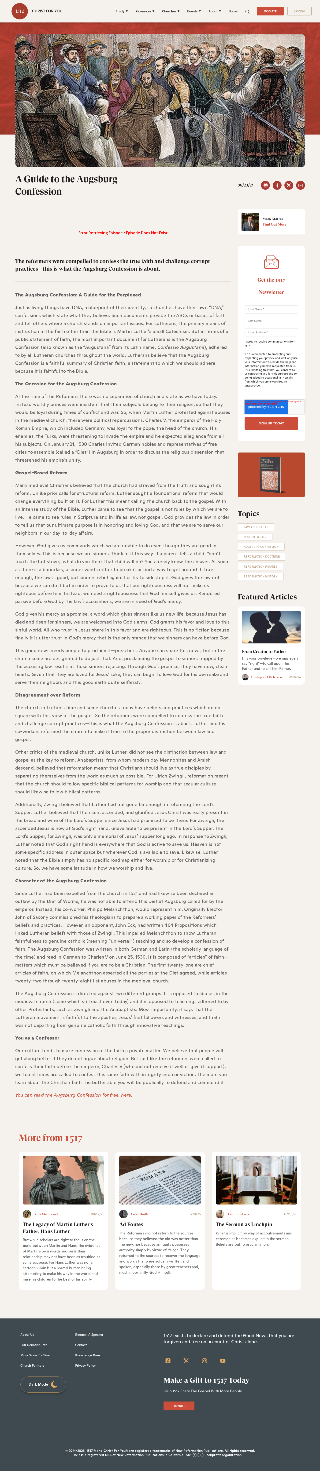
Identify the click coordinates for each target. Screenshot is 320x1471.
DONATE (270, 11)
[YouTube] (222, 1360)
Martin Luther (255, 537)
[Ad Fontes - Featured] (160, 1180)
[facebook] (277, 185)
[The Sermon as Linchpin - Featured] (256, 1180)
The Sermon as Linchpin (244, 1224)
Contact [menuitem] (81, 1345)
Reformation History (261, 576)
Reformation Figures (260, 567)
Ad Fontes (131, 1224)
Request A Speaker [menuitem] (89, 1334)
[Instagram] (204, 1360)
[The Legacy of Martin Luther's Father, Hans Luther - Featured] (63, 1180)
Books (233, 11)
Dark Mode (38, 1384)
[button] (247, 11)
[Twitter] (186, 1360)
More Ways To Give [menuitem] (35, 1355)
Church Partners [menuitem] (32, 1365)
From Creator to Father (264, 651)
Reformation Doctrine (262, 556)
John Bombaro (238, 1214)
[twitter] (288, 185)
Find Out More (274, 224)
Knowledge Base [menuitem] (87, 1355)
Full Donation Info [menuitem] (33, 1345)
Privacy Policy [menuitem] (85, 1365)
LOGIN (299, 11)
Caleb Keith (139, 1214)
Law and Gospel (256, 527)
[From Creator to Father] (271, 627)
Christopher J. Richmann (266, 677)
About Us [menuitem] (27, 1334)
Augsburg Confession (261, 547)
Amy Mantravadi (46, 1214)
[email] (300, 185)
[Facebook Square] (168, 1360)
